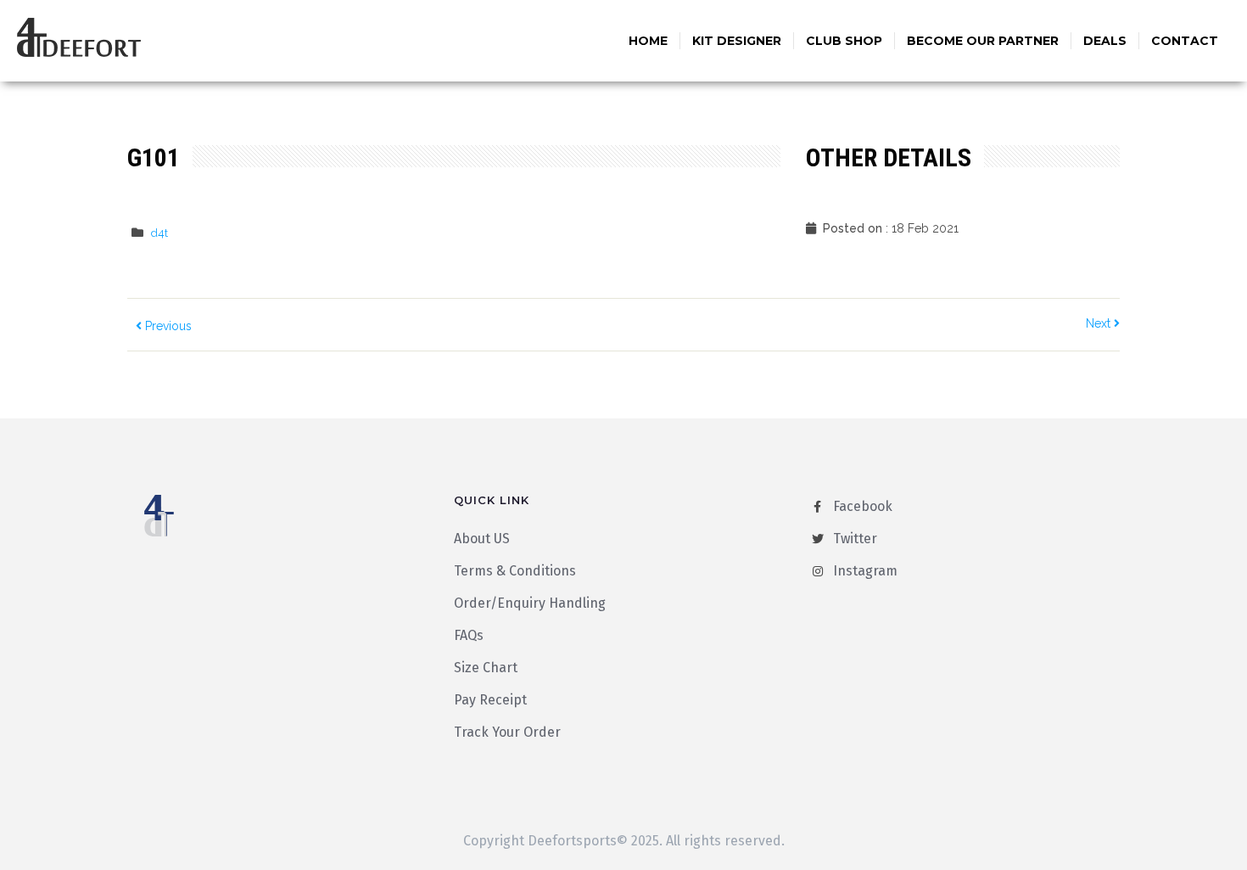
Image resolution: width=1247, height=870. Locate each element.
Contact (1184, 40)
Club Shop (844, 40)
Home (648, 40)
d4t (159, 233)
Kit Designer (736, 40)
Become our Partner (983, 40)
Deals (1105, 40)
